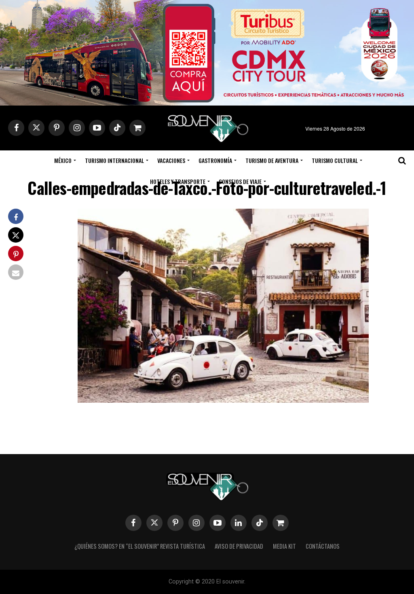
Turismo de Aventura (271, 160)
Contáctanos (323, 546)
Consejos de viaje (240, 181)
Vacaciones (171, 160)
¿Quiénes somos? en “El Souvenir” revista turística (139, 546)
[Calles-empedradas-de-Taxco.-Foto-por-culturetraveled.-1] (223, 400)
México (63, 160)
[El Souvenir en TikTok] (259, 523)
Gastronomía (215, 160)
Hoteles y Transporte (177, 181)
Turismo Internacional (114, 160)
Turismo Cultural (335, 160)
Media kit (284, 546)
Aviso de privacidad (239, 546)
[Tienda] (280, 523)
